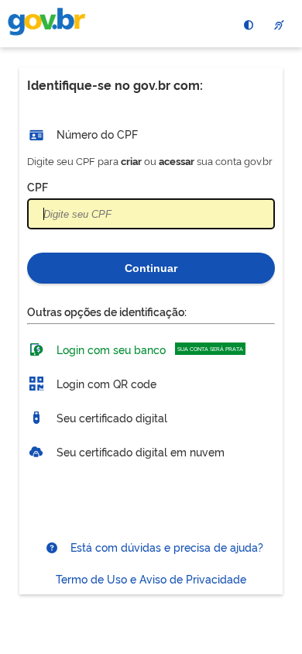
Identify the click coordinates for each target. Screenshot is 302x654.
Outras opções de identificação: (107, 311)
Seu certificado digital (110, 416)
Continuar (151, 268)
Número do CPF (95, 133)
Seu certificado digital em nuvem (139, 450)
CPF (37, 186)
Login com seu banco (148, 348)
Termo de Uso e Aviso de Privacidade (151, 578)
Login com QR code (104, 382)
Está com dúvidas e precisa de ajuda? (165, 546)
